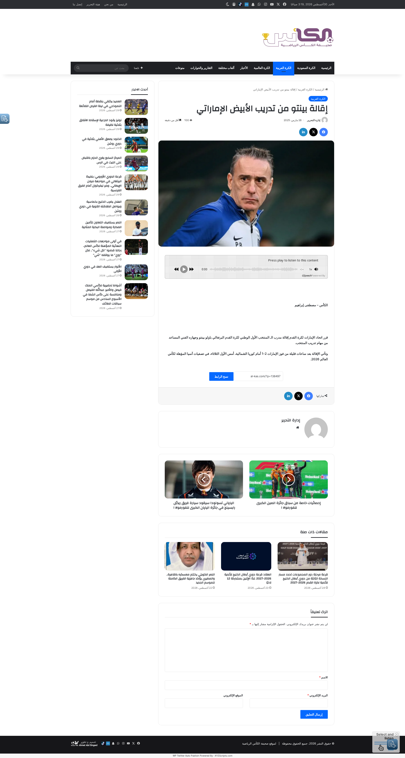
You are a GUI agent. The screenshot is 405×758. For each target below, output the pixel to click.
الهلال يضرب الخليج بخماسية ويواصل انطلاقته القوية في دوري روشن (100, 206)
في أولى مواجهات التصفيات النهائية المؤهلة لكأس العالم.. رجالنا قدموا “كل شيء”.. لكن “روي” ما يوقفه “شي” (102, 248)
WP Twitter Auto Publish (186, 755)
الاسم (323, 677)
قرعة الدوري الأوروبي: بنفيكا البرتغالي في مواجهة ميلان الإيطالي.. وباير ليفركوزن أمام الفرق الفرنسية (100, 183)
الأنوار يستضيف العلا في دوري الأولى (103, 269)
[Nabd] (246, 4)
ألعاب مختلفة (226, 68)
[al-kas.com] (297, 35)
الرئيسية (122, 4)
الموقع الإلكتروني (233, 695)
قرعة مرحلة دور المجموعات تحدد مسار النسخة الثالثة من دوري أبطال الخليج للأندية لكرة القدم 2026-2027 (303, 578)
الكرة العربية (283, 68)
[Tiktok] (240, 4)
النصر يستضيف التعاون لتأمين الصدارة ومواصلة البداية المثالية (102, 225)
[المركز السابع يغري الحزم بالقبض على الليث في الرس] (136, 163)
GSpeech (306, 275)
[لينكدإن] (303, 132)
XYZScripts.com (223, 755)
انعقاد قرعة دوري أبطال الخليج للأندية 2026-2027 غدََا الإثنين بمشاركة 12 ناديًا (247, 578)
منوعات (180, 68)
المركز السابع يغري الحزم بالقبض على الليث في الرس (102, 160)
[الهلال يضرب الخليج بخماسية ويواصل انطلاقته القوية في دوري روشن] (136, 207)
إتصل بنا (77, 4)
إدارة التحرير (313, 120)
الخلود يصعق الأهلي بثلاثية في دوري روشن (102, 141)
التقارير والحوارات (201, 68)
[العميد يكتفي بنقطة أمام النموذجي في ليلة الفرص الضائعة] (136, 107)
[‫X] (313, 132)
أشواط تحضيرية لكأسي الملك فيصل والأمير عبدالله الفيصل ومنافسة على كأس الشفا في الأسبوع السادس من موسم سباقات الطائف (102, 294)
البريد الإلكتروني (317, 695)
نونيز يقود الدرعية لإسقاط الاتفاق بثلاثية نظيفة (100, 122)
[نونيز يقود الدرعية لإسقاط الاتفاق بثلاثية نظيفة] (136, 126)
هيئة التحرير (93, 4)
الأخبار (244, 68)
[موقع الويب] (297, 427)
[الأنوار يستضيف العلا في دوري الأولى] (136, 272)
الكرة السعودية (306, 68)
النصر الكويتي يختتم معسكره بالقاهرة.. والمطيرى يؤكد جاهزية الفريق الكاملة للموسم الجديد (190, 578)
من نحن (108, 4)
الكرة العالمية (262, 68)
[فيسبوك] (323, 132)
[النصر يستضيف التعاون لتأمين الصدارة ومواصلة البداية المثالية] (136, 228)
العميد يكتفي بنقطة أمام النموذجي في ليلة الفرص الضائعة (100, 104)
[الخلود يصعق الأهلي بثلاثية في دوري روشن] (136, 145)
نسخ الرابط (221, 376)
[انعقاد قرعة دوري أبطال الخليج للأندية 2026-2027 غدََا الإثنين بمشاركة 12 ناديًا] (246, 556)
